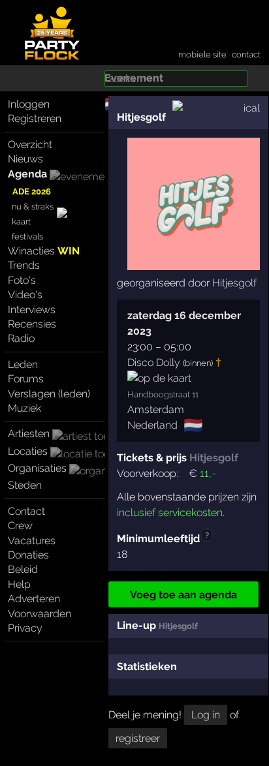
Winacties (44, 251)
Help (19, 584)
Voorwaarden (39, 613)
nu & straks (33, 206)
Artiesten (29, 433)
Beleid (23, 569)
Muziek (24, 408)
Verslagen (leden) (49, 394)
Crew (20, 525)
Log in (205, 715)
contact (246, 54)
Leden (23, 364)
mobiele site (202, 54)
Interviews (31, 309)
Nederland (152, 425)
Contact (26, 511)
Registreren (34, 118)
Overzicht (30, 144)
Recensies (32, 324)
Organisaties (37, 468)
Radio (21, 338)
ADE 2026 (31, 191)
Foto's (22, 280)
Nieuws (25, 159)
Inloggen (29, 104)
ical (252, 108)
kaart (21, 221)
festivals (27, 236)
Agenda (27, 174)
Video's (25, 294)
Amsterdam (155, 409)
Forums (26, 379)
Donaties (28, 555)
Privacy (25, 628)
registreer (138, 738)
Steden (25, 485)
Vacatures (31, 540)
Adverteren (34, 598)
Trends (24, 265)
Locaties (28, 451)
